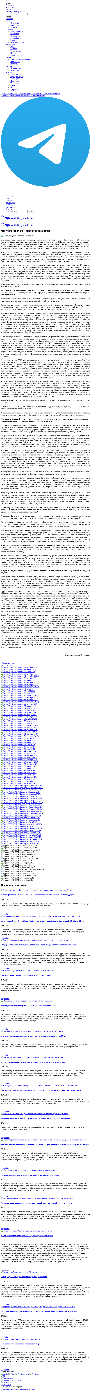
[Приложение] (7, 1378)
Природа (14, 64)
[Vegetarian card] (23, 1374)
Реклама (9, 9)
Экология (9, 57)
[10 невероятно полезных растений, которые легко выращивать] (27, 1001)
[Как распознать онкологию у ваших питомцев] (20, 1339)
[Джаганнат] (6, 1382)
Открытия (14, 23)
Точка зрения (15, 51)
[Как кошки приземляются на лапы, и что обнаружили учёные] (27, 971)
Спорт (13, 85)
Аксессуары (15, 79)
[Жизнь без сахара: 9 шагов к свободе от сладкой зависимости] (26, 1231)
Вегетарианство (16, 32)
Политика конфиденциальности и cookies (18, 1389)
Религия (13, 49)
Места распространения (15, 11)
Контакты (10, 7)
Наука (8, 21)
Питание (9, 29)
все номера (6, 665)
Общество (14, 70)
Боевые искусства (17, 55)
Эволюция (14, 25)
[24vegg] (4, 1376)
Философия (10, 44)
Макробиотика (16, 38)
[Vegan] (12, 1374)
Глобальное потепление (20, 59)
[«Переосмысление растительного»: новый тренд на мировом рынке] (29, 1170)
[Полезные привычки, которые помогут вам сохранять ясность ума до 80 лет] (32, 1031)
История (13, 53)
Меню (8, 3)
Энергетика (15, 62)
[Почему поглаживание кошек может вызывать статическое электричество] (32, 1057)
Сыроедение (15, 36)
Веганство (14, 34)
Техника (13, 27)
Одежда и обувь (16, 77)
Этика (12, 47)
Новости (9, 19)
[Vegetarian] (34, 1374)
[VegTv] (4, 1374)
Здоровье (14, 90)
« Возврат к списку (8, 663)
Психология (10, 66)
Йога (12, 87)
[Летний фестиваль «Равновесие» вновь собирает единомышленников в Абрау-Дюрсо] (36, 890)
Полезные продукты (18, 42)
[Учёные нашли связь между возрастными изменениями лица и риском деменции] (34, 1114)
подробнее (5, 914)
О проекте (10, 5)
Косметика (14, 74)
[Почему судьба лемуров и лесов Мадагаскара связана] (23, 1272)
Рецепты (13, 40)
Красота (9, 72)
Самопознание (16, 68)
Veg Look (14, 83)
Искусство (14, 81)
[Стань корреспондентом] (11, 1380)
